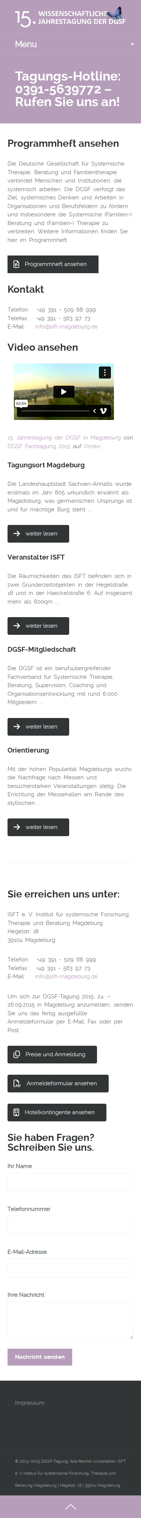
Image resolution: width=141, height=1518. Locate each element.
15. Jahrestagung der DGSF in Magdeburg (64, 437)
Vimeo (91, 446)
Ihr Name (20, 1166)
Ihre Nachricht (26, 1295)
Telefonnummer (29, 1209)
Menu (26, 44)
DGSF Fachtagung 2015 (39, 446)
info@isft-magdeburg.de (66, 326)
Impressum (29, 1402)
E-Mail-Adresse (27, 1252)
